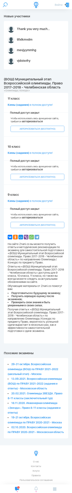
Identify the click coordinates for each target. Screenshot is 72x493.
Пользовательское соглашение (36, 480)
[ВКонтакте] (10, 237)
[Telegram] (37, 237)
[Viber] (26, 237)
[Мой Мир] (20, 237)
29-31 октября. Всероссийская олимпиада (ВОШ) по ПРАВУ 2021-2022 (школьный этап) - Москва (33, 369)
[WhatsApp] (31, 237)
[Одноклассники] (15, 237)
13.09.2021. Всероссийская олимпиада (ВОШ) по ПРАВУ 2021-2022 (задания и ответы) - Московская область (35, 383)
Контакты (36, 466)
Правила (36, 475)
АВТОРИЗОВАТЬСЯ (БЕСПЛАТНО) (37, 128)
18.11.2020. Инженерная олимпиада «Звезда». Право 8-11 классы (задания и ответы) (34, 407)
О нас (36, 461)
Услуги (36, 471)
